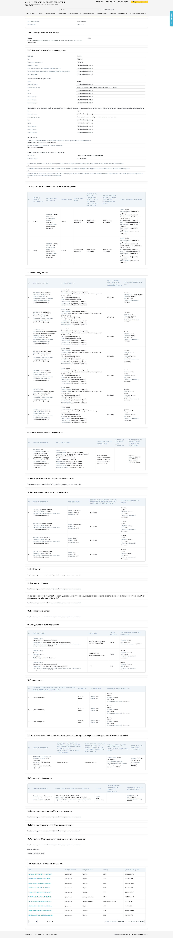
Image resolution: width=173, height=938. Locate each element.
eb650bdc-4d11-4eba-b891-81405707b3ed (39, 874)
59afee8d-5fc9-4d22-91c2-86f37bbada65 (39, 892)
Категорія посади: (74, 13)
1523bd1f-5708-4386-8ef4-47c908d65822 (39, 901)
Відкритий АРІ (110, 2)
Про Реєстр (99, 2)
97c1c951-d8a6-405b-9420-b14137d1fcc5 (39, 878)
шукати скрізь (109, 9)
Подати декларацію (139, 2)
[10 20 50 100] (32, 921)
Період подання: (88, 13)
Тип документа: (49, 13)
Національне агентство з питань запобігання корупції (132, 934)
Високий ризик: (101, 13)
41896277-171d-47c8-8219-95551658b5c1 (39, 887)
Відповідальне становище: (118, 13)
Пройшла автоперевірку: (137, 13)
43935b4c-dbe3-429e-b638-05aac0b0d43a (40, 915)
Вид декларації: (30, 13)
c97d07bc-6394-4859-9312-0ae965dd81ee (40, 906)
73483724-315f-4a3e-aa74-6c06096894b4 (39, 910)
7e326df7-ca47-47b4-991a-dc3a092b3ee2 (39, 897)
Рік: (40, 13)
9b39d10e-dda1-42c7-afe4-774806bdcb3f (39, 883)
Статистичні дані (123, 2)
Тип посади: (61, 13)
